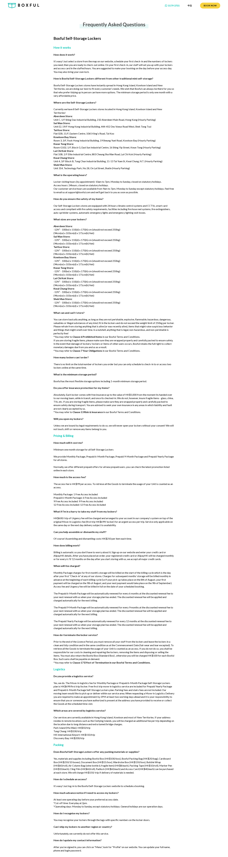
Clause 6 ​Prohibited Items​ (87, 336)
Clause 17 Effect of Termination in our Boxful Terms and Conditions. (112, 662)
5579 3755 (174, 5)
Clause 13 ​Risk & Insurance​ (88, 412)
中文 (190, 5)
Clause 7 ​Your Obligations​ (87, 350)
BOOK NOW (210, 5)
